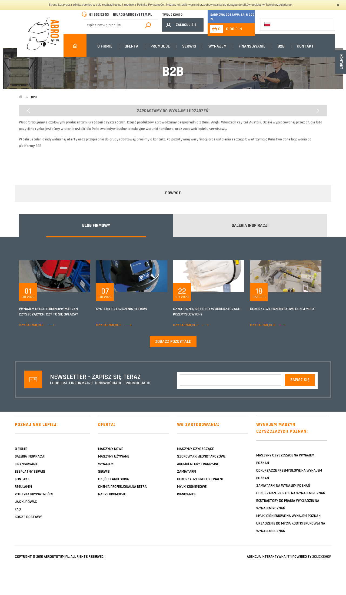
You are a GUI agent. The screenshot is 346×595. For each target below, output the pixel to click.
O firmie (104, 46)
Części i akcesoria (113, 479)
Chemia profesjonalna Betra (122, 486)
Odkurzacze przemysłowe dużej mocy (282, 309)
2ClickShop (321, 556)
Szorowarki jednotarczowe (201, 456)
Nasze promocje (112, 494)
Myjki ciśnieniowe (192, 486)
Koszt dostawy (28, 517)
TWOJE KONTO (172, 15)
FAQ (18, 509)
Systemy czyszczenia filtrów (121, 309)
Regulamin (23, 486)
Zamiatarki (186, 471)
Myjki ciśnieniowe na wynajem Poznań (288, 515)
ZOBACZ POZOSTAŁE (173, 341)
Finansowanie (252, 46)
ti (289, 556)
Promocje (160, 46)
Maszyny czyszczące (195, 448)
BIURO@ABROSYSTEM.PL (132, 14)
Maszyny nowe (110, 448)
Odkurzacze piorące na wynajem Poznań (290, 493)
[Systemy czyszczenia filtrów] (131, 276)
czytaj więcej (31, 325)
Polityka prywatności (34, 494)
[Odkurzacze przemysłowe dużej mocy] (285, 276)
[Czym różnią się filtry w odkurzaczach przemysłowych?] (208, 276)
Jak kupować (26, 501)
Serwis (189, 46)
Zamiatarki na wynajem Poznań (283, 485)
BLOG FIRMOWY (96, 225)
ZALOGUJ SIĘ (186, 24)
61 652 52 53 (99, 14)
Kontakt (305, 46)
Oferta (131, 46)
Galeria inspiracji (30, 456)
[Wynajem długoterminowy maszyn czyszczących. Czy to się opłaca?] (54, 276)
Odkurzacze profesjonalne (200, 479)
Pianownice (186, 494)
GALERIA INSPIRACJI (250, 225)
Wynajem (217, 46)
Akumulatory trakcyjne (198, 464)
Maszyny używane (113, 456)
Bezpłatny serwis (30, 471)
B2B (281, 46)
